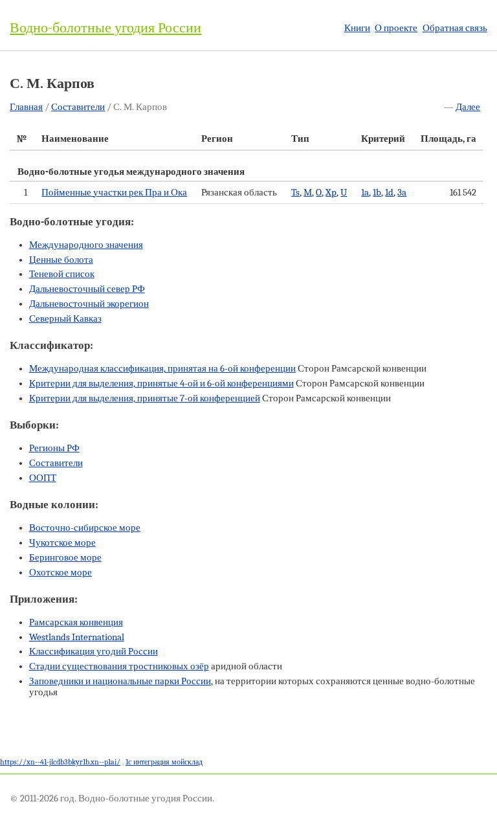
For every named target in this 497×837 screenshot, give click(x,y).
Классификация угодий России (93, 651)
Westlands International (76, 637)
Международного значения (86, 245)
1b (377, 192)
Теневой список (61, 274)
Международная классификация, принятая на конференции (162, 368)
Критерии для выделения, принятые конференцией (144, 398)
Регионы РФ (54, 448)
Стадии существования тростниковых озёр (119, 666)
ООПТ (42, 478)
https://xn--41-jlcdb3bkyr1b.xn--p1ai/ (60, 761)
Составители (78, 107)
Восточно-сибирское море (84, 527)
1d (389, 192)
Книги (357, 28)
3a (401, 192)
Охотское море (60, 572)
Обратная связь (455, 28)
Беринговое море (65, 557)
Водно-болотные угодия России (105, 27)
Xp (331, 192)
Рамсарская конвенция (76, 622)
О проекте (396, 28)
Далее (468, 107)
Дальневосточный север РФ (87, 289)
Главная (26, 107)
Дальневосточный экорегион (89, 303)
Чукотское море (62, 542)
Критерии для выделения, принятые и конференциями (161, 383)
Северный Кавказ (65, 318)
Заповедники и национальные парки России (120, 681)
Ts (295, 192)
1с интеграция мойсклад (164, 761)
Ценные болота (61, 259)
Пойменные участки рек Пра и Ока (114, 192)
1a (365, 192)
